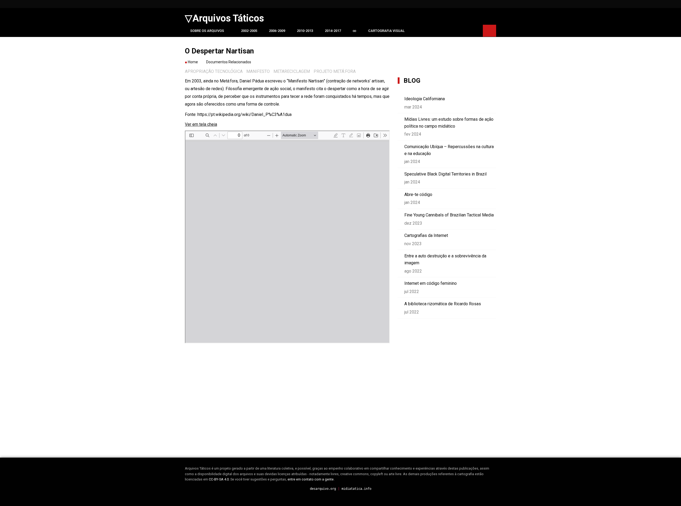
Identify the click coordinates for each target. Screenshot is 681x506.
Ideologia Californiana (424, 98)
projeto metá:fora (335, 71)
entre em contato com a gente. (311, 479)
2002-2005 (249, 31)
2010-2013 (305, 31)
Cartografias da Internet (426, 235)
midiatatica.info (356, 489)
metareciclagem (291, 71)
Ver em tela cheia (201, 124)
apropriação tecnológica (214, 71)
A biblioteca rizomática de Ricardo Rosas (442, 303)
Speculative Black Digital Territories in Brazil (445, 174)
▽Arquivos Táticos (224, 18)
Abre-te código (418, 194)
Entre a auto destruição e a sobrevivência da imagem (445, 259)
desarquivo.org (323, 489)
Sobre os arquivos (207, 31)
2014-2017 (333, 31)
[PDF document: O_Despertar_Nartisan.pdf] (287, 237)
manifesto (258, 71)
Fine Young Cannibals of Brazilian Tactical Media (449, 215)
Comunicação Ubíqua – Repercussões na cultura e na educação (449, 150)
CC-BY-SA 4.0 (219, 479)
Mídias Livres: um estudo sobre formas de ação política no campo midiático (448, 123)
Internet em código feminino (430, 283)
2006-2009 (277, 31)
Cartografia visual (386, 31)
